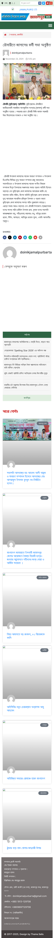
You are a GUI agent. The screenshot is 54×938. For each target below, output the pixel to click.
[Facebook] (39, 3)
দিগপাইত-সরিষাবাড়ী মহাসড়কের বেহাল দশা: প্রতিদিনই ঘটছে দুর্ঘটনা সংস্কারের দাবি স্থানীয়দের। (26, 357)
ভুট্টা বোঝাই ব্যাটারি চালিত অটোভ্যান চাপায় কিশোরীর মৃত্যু (25, 373)
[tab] (27, 335)
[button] (50, 25)
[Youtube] (47, 3)
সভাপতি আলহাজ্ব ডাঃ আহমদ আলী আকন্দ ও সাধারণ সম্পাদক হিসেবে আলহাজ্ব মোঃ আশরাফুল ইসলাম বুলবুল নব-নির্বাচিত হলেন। (26, 478)
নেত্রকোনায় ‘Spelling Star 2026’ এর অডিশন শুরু (25, 350)
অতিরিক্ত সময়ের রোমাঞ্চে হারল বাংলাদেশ (26, 778)
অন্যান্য (13, 34)
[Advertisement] (27, 146)
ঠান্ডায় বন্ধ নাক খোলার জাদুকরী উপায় (24, 848)
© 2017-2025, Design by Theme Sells (24, 934)
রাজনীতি (20, 34)
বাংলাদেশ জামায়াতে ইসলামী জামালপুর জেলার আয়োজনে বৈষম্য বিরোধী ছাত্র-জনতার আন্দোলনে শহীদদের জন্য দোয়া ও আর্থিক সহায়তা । (25, 558)
